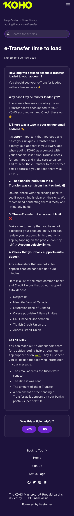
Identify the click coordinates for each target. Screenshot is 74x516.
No (45, 429)
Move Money (29, 20)
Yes (29, 429)
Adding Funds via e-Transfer (20, 24)
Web (38, 355)
